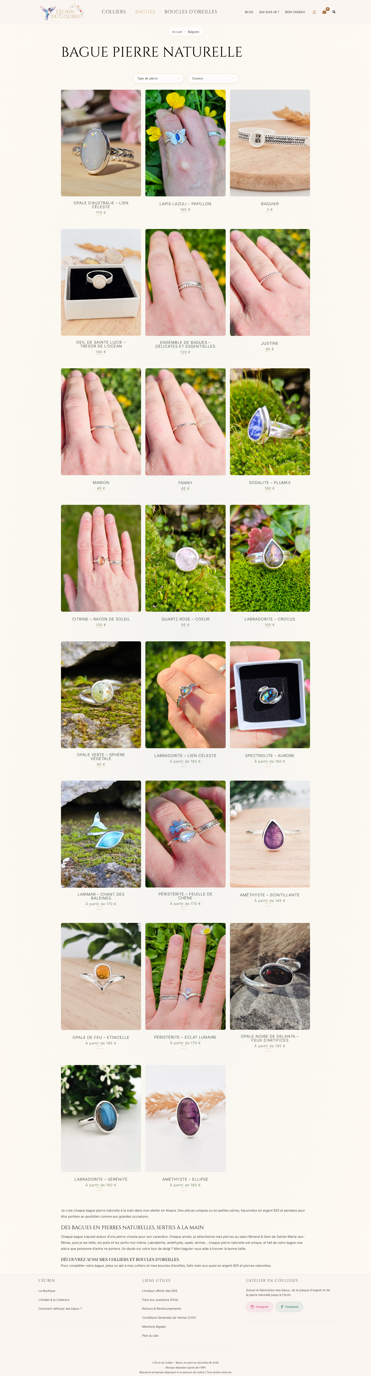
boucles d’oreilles (171, 1266)
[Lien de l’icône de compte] (314, 12)
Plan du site (150, 1335)
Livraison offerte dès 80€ (159, 1291)
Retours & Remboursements (161, 1308)
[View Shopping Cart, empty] (324, 12)
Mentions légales (154, 1326)
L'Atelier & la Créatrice (53, 1300)
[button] (334, 12)
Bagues (145, 12)
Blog (249, 12)
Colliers (114, 12)
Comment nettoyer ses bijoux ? (60, 1308)
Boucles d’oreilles (190, 12)
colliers (140, 1266)
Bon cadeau (295, 12)
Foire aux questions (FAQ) (160, 1300)
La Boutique (46, 1291)
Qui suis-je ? (269, 12)
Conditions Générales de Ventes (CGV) (169, 1317)
